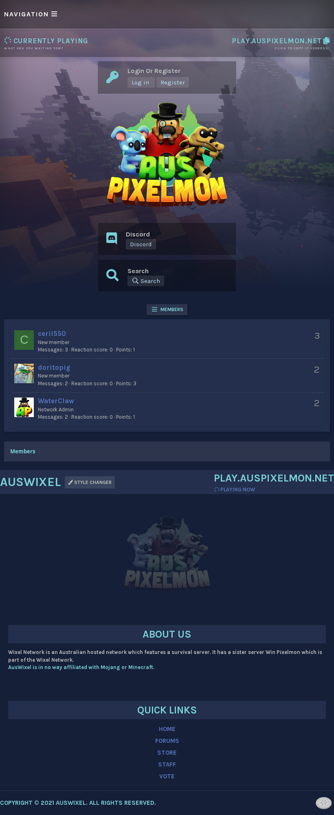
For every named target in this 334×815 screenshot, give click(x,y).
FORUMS (167, 740)
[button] (167, 14)
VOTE (167, 776)
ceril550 (52, 333)
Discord (141, 244)
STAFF (167, 764)
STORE (167, 752)
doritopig (54, 367)
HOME (167, 729)
